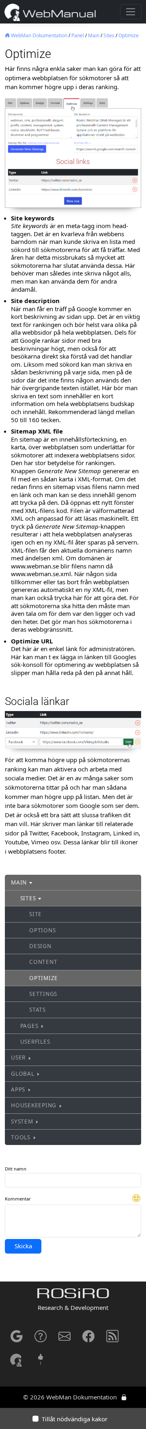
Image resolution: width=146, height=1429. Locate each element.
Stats (37, 1009)
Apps (18, 1089)
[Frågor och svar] (40, 1339)
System (22, 1121)
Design (40, 946)
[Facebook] (88, 1339)
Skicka (23, 1246)
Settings (43, 994)
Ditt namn (15, 1169)
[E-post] (64, 1339)
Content (43, 961)
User (18, 1057)
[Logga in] (124, 1397)
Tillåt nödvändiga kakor (74, 1419)
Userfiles (35, 1041)
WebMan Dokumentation (38, 35)
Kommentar (18, 1199)
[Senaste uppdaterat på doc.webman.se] (112, 1339)
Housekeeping (33, 1105)
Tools (20, 1137)
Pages (29, 1026)
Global (22, 1073)
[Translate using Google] (17, 1339)
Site (35, 914)
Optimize (128, 35)
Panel (77, 35)
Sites (108, 35)
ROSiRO (73, 1294)
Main (93, 35)
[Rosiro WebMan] (16, 1360)
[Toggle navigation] (131, 11)
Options (42, 930)
